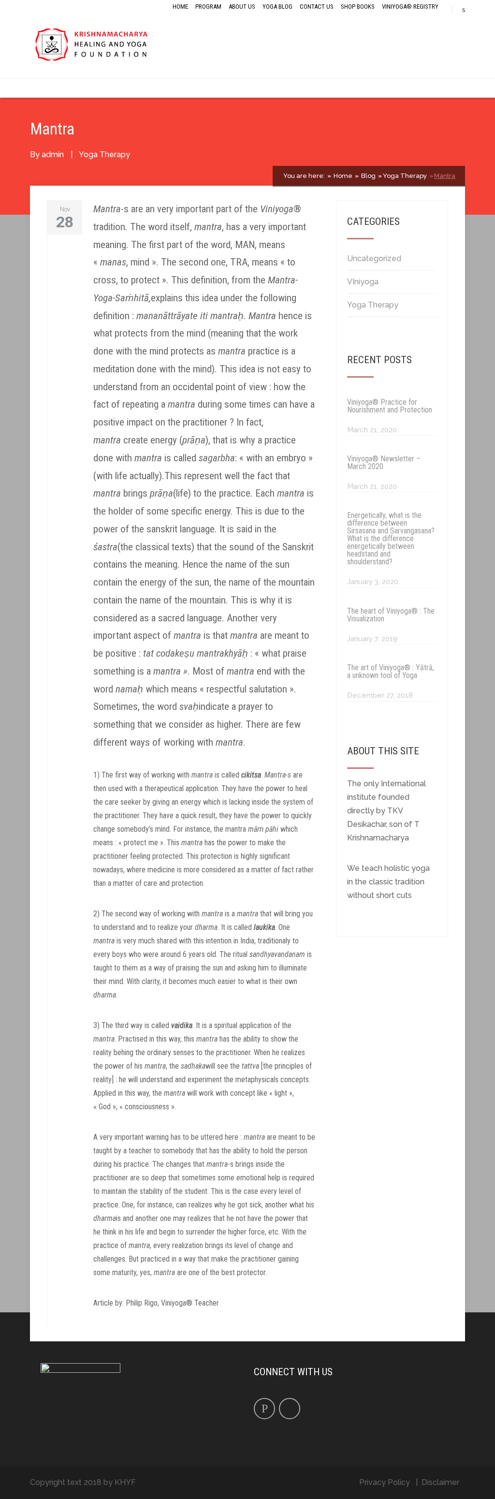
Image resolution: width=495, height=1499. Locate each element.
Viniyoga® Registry (410, 6)
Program (208, 6)
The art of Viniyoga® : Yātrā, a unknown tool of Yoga (390, 671)
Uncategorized (374, 258)
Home (180, 6)
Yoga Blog (277, 6)
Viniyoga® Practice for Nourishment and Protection (389, 405)
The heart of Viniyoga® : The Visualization (391, 614)
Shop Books (358, 6)
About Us (242, 6)
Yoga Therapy (104, 154)
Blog (368, 175)
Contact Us (317, 6)
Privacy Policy (384, 1482)
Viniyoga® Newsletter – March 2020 (384, 462)
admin (53, 154)
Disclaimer (440, 1482)
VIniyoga (363, 281)
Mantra (444, 175)
